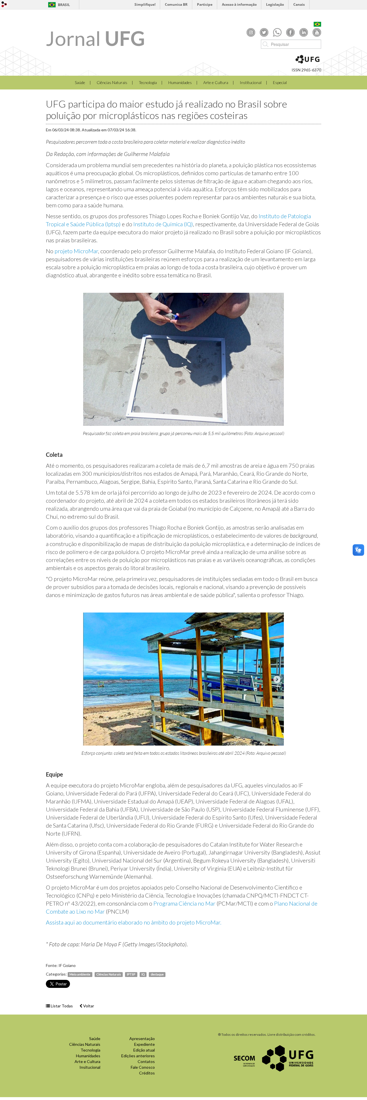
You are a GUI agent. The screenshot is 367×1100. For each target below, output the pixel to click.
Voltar (88, 1005)
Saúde (80, 82)
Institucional (250, 82)
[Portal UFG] (287, 1057)
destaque (157, 974)
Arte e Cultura (215, 82)
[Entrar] (4, 4)
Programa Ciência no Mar (184, 903)
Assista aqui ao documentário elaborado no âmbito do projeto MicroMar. (133, 922)
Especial (280, 82)
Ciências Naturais (112, 82)
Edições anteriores (138, 1055)
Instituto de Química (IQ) (163, 224)
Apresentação (142, 1038)
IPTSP (131, 974)
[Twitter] (264, 32)
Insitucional (89, 1067)
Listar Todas (61, 1005)
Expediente (144, 1044)
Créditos (147, 1072)
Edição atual (144, 1050)
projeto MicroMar (76, 250)
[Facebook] (290, 32)
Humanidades (180, 82)
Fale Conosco (143, 1067)
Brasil (64, 4)
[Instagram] (251, 32)
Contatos (146, 1061)
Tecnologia (148, 82)
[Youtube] (317, 32)
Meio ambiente (79, 974)
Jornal (95, 38)
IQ (143, 974)
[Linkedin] (303, 32)
